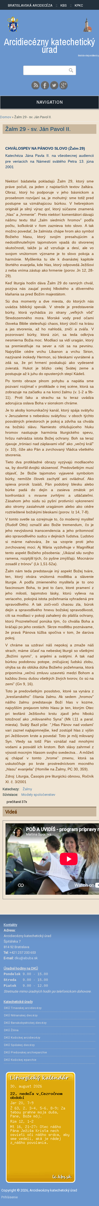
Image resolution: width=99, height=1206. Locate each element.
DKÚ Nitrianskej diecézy (20, 1015)
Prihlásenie (9, 1197)
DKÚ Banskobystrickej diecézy (25, 1023)
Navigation (49, 102)
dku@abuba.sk (26, 958)
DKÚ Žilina (11, 1030)
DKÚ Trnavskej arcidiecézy (22, 1008)
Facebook (45, 85)
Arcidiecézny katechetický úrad (49, 45)
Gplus (63, 85)
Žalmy (27, 789)
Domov (5, 117)
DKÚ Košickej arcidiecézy (22, 1037)
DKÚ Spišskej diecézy (19, 1045)
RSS (35, 85)
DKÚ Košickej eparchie (20, 1060)
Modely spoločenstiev (38, 795)
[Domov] (49, 31)
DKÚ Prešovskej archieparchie (25, 1052)
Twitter (54, 85)
